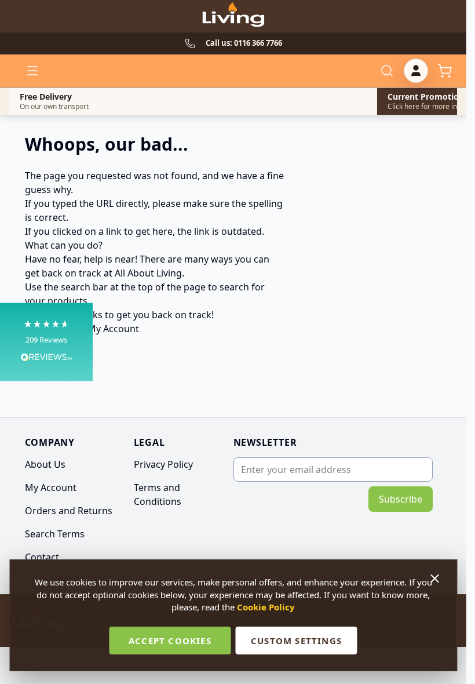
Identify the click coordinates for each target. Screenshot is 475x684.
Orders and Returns (68, 510)
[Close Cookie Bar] (435, 578)
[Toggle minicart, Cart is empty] (445, 71)
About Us (45, 464)
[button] (46, 342)
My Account (113, 328)
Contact (42, 557)
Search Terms (55, 533)
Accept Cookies (170, 640)
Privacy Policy (163, 464)
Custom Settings (296, 640)
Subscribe (400, 499)
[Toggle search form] (387, 71)
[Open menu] (32, 70)
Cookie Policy (266, 607)
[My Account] (416, 71)
